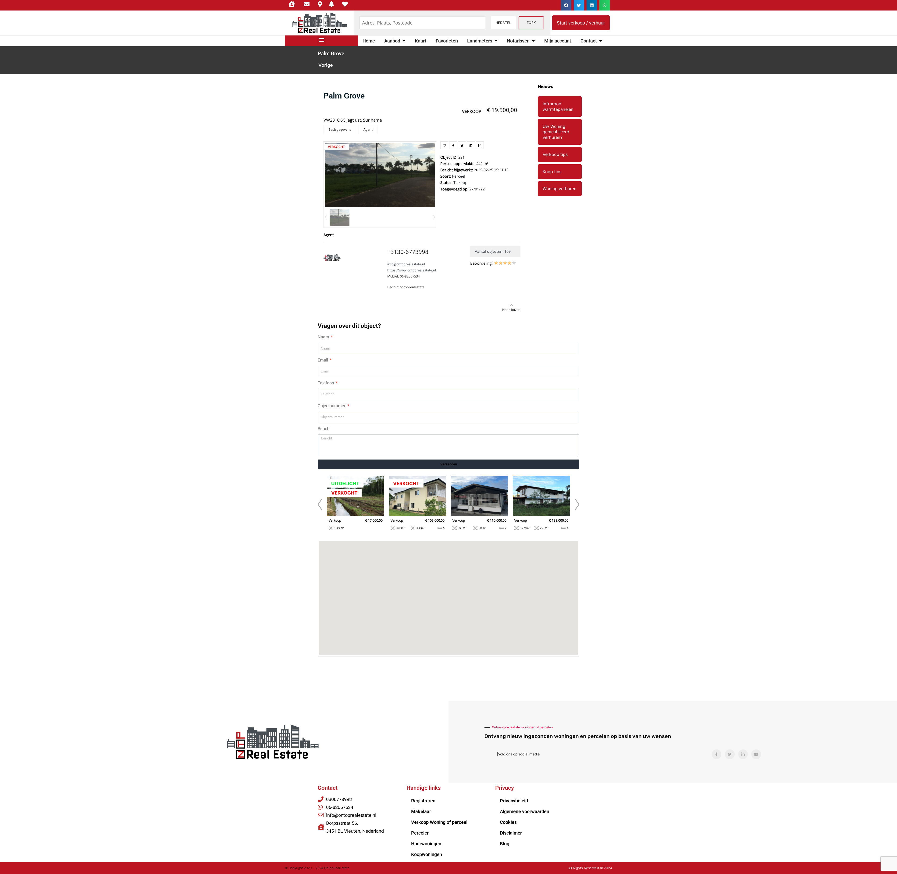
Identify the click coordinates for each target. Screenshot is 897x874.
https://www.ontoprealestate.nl (411, 270)
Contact (588, 41)
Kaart (420, 41)
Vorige (325, 65)
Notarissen (518, 41)
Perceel (458, 176)
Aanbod (392, 41)
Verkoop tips (555, 154)
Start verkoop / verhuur (581, 23)
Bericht (324, 428)
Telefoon (326, 382)
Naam (324, 336)
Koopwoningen (426, 854)
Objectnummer (332, 405)
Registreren (423, 801)
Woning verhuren (560, 188)
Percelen (420, 833)
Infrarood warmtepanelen (558, 106)
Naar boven (511, 309)
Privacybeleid (514, 801)
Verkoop (471, 111)
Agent (368, 129)
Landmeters (479, 41)
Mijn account (557, 41)
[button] (566, 5)
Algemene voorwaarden (524, 811)
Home (369, 41)
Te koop (460, 182)
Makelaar (421, 811)
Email (323, 360)
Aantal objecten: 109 (493, 251)
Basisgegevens (339, 129)
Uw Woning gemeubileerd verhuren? (556, 132)
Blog (504, 843)
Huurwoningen (426, 843)
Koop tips (552, 171)
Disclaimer (511, 833)
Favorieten (447, 41)
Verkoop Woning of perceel (439, 822)
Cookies (508, 822)
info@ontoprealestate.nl (406, 264)
